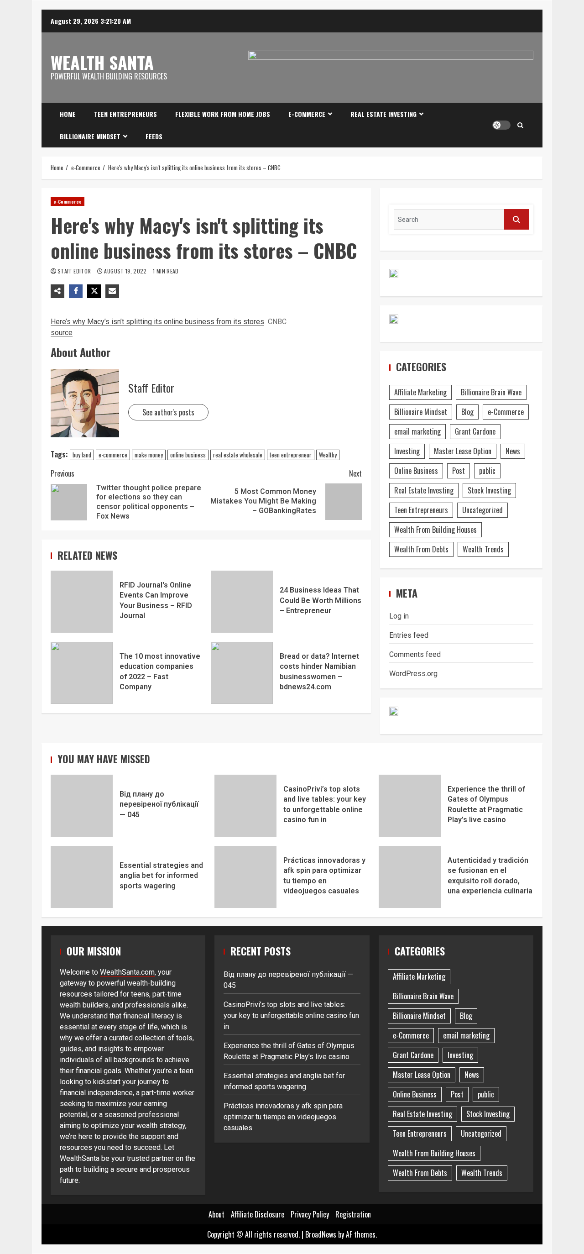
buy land (82, 454)
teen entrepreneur (291, 454)
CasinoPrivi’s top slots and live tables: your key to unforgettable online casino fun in (245, 806)
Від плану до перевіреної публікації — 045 (82, 806)
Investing (407, 451)
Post (458, 470)
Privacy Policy (310, 1214)
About (216, 1214)
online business (188, 454)
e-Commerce (306, 114)
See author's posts (168, 412)
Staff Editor (75, 271)
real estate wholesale (237, 454)
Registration (353, 1214)
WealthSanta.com (127, 972)
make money (149, 454)
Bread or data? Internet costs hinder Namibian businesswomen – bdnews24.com (242, 673)
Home (68, 114)
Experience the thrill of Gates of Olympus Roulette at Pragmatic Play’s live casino (410, 806)
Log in (399, 616)
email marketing (417, 431)
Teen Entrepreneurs (125, 114)
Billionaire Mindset (90, 136)
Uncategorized (482, 509)
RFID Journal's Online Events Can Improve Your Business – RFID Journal (82, 602)
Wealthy (328, 454)
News (513, 451)
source (62, 332)
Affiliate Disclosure (257, 1214)
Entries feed (408, 635)
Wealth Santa (102, 62)
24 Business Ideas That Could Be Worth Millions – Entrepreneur (242, 602)
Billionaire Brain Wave (491, 392)
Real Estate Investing (383, 114)
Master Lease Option (462, 451)
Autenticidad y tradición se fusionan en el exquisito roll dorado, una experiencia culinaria (410, 877)
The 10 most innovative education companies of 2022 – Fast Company (82, 673)
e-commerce (113, 454)
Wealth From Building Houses (435, 529)
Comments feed (415, 654)
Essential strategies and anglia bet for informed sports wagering (82, 877)
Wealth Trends (483, 549)
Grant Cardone (475, 431)
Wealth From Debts (421, 549)
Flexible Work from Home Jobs (222, 114)
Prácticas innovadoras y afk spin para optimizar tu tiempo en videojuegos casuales (245, 877)
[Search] (520, 125)
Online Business (416, 470)
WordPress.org (413, 673)
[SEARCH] (516, 219)
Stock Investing (489, 490)
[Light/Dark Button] (501, 125)
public (487, 470)
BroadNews (320, 1234)
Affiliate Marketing (420, 392)
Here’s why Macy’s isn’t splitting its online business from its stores (157, 321)
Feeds (154, 136)
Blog (467, 411)
